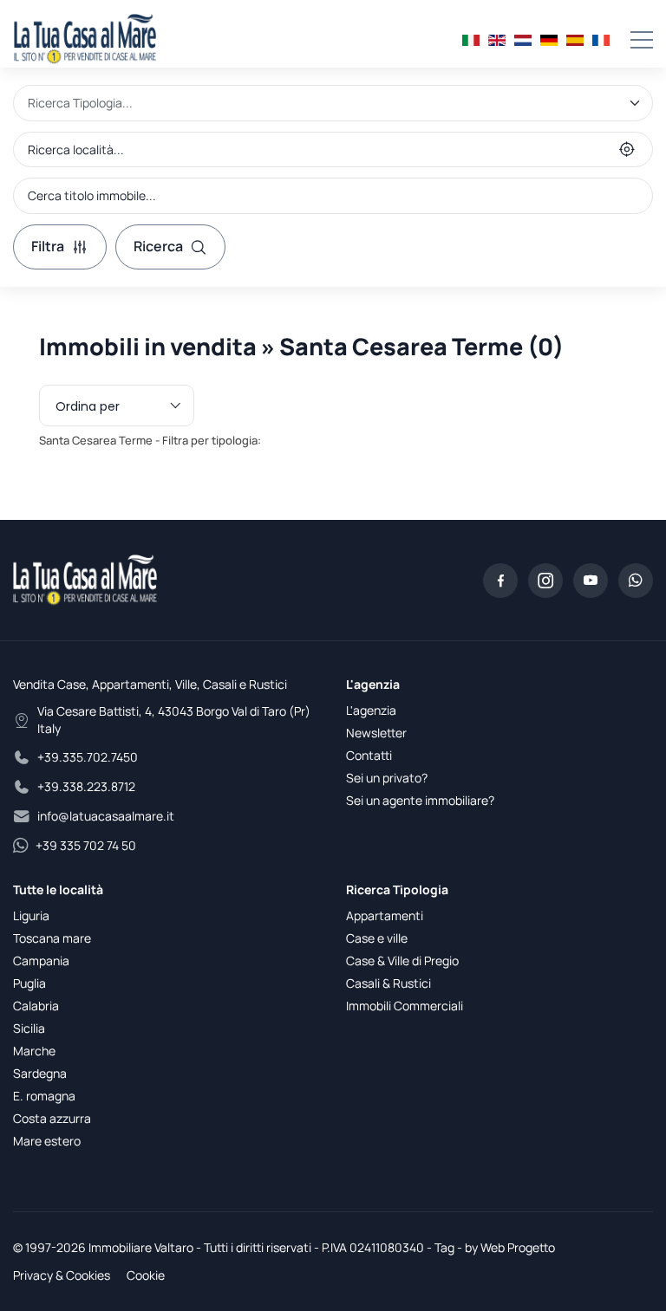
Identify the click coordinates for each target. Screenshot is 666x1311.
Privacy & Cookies (61, 1275)
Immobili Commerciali (404, 1005)
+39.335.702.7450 (87, 757)
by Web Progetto (510, 1247)
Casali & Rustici (388, 983)
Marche (34, 1050)
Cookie (146, 1275)
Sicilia (29, 1028)
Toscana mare (52, 938)
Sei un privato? (387, 777)
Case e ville (377, 938)
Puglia (29, 983)
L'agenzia (371, 710)
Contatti (369, 755)
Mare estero (47, 1141)
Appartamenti (384, 915)
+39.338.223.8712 (86, 786)
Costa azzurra (52, 1118)
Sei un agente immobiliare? (420, 800)
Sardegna (40, 1073)
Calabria (36, 1005)
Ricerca (158, 246)
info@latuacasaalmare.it (105, 816)
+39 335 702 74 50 (86, 845)
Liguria (31, 915)
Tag (444, 1247)
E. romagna (44, 1095)
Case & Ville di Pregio (402, 960)
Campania (41, 960)
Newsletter (376, 732)
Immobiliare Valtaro (140, 1247)
